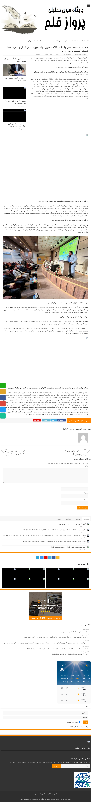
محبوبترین (77, 519)
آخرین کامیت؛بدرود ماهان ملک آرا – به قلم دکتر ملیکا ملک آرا (68, 547)
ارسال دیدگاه (48, 54)
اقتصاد (83, 41)
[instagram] (42, 557)
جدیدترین (86, 519)
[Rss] (57, 557)
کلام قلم (68, 58)
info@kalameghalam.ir (80, 54)
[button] (63, 678)
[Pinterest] (45, 557)
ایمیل (86, 493)
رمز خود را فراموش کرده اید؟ (79, 726)
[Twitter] (49, 557)
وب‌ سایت (85, 500)
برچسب (59, 519)
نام (86, 486)
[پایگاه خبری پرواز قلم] (45, 18)
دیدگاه (85, 466)
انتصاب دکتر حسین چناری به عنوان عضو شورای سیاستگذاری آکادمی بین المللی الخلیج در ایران (16, 451)
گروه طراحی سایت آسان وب (41, 794)
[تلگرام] (37, 557)
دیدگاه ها (68, 519)
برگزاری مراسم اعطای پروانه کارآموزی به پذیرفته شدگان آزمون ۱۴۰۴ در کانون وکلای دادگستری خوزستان (54, 529)
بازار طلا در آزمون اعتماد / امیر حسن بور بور (73, 524)
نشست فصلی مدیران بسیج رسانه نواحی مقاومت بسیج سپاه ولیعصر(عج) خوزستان (75, 451)
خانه (88, 41)
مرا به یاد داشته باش (72, 722)
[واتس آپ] (33, 557)
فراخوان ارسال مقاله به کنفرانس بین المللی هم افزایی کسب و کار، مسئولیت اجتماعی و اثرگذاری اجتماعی (54, 541)
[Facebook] (53, 557)
